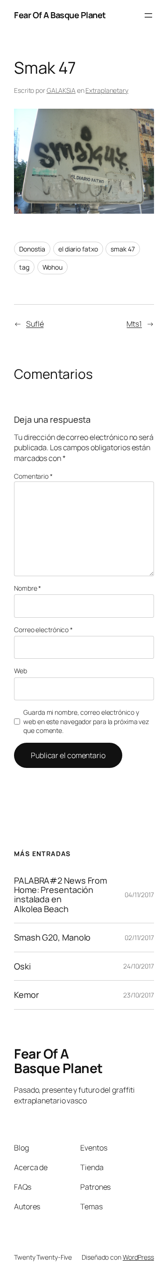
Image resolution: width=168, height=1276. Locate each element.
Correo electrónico (43, 629)
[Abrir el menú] (148, 15)
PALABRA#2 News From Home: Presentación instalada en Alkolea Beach (60, 895)
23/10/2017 (138, 994)
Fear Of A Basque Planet (60, 15)
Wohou (52, 267)
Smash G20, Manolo (52, 937)
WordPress (138, 1257)
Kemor (26, 994)
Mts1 (134, 324)
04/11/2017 (139, 894)
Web (20, 670)
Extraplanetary (106, 90)
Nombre (27, 588)
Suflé (35, 324)
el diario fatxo (78, 248)
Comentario (33, 476)
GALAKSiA (61, 90)
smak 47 (122, 248)
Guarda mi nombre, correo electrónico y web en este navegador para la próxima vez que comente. (86, 721)
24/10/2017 (138, 966)
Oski (22, 966)
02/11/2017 (139, 937)
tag (24, 267)
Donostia (32, 248)
